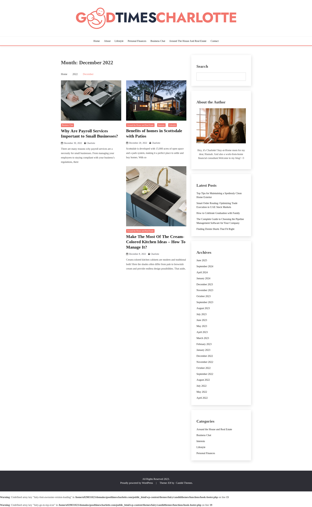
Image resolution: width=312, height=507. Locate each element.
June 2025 (201, 260)
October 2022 (203, 368)
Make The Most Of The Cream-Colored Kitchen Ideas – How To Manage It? (155, 242)
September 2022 (204, 374)
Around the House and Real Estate (187, 41)
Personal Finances (137, 41)
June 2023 (201, 320)
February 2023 (204, 344)
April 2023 (202, 332)
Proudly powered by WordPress (137, 483)
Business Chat (157, 41)
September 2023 (204, 302)
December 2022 (204, 356)
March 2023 (202, 338)
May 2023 (201, 326)
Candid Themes (184, 483)
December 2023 (204, 284)
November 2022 (204, 362)
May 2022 (201, 391)
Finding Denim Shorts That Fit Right (215, 229)
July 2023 (201, 314)
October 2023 (203, 296)
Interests (161, 125)
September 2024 (204, 266)
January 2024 (203, 278)
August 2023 (203, 308)
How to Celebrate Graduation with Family (218, 213)
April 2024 (202, 272)
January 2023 (203, 350)
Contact (215, 41)
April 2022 (202, 397)
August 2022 (203, 379)
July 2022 (201, 385)
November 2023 (204, 290)
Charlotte (91, 143)
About (107, 41)
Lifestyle (119, 41)
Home (96, 41)
